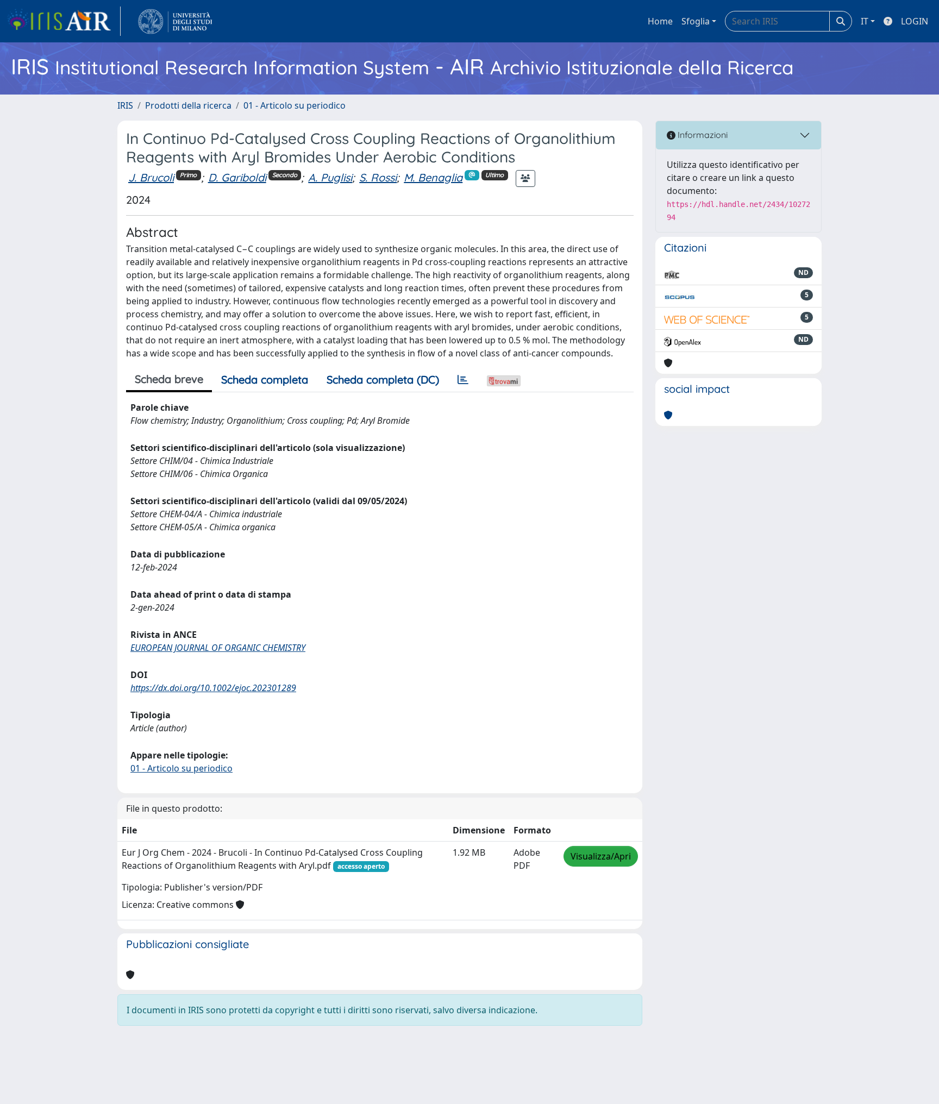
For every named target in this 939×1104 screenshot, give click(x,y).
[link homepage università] (175, 21)
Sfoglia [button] (695, 21)
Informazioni (701, 134)
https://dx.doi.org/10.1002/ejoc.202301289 (213, 688)
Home (660, 21)
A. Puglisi (330, 177)
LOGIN (914, 21)
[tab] (463, 379)
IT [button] (864, 21)
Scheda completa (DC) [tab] (383, 379)
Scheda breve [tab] (169, 379)
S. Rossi (378, 177)
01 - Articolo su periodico (294, 105)
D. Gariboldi (237, 177)
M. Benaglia (433, 177)
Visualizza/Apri (601, 856)
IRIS (125, 105)
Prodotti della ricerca (188, 105)
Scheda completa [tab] (264, 379)
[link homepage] (64, 21)
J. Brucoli (151, 177)
